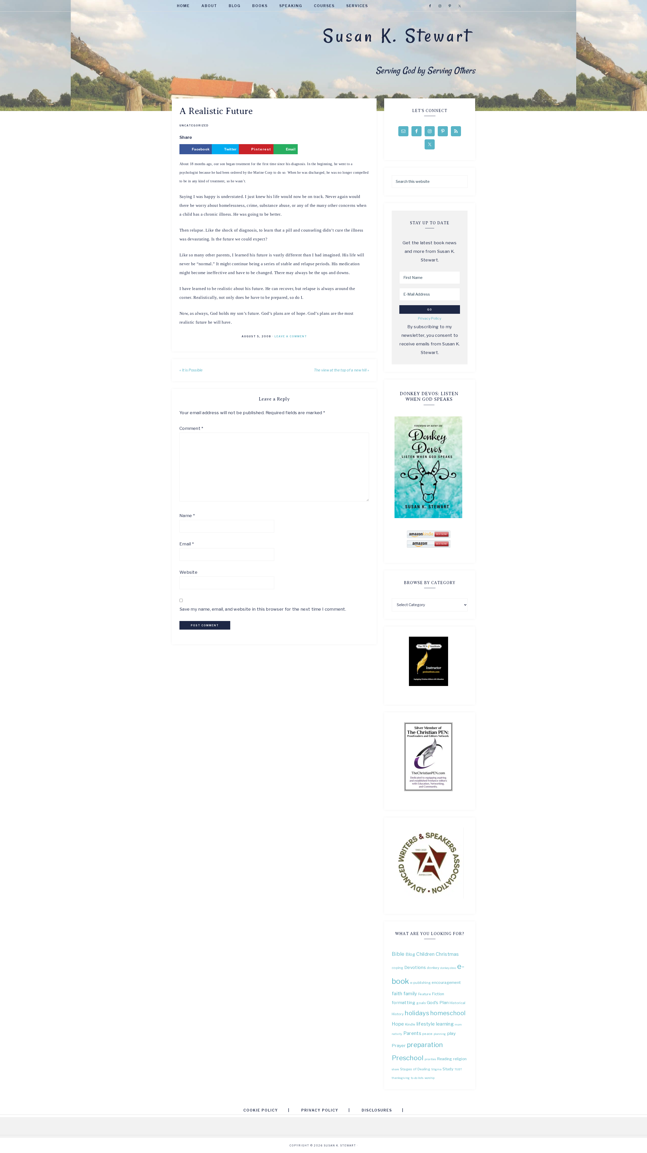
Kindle (410, 1024)
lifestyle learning (435, 1024)
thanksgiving (401, 1078)
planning (440, 1034)
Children (425, 954)
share (395, 1069)
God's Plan (438, 1002)
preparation (425, 1045)
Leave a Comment (290, 336)
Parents (412, 1033)
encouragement (446, 982)
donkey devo (448, 968)
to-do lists (417, 1078)
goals (421, 1003)
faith (397, 993)
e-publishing (420, 983)
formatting (403, 1002)
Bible (398, 954)
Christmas (447, 954)
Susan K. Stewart (397, 35)
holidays (417, 1013)
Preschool (408, 1058)
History (398, 1014)
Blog (410, 954)
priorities (430, 1059)
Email (186, 543)
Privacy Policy (429, 318)
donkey (433, 968)
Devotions (415, 967)
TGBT (458, 1069)
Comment (191, 428)
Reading (444, 1058)
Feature (424, 994)
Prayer (399, 1045)
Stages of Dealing (415, 1069)
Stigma (436, 1069)
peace (427, 1034)
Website (188, 572)
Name (187, 515)
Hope (398, 1024)
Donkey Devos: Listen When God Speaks (429, 396)
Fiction (438, 993)
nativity (397, 1034)
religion (460, 1058)
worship (430, 1078)
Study (448, 1069)
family (410, 993)
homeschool (448, 1013)
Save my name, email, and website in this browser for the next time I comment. (262, 609)
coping (397, 968)
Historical (457, 1003)
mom (458, 1024)
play (451, 1033)
